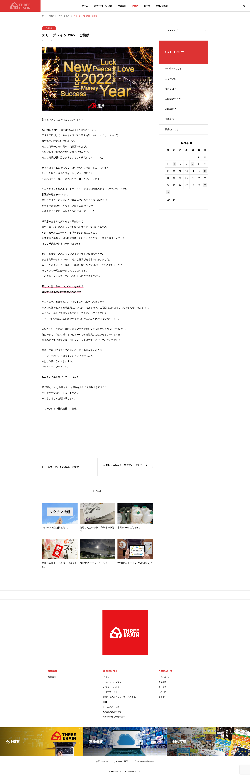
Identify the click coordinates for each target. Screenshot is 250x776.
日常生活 (49, 28)
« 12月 (168, 200)
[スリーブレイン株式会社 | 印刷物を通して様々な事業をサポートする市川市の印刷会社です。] (20, 6)
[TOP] (125, 595)
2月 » (175, 200)
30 (205, 185)
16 (205, 171)
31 (168, 192)
